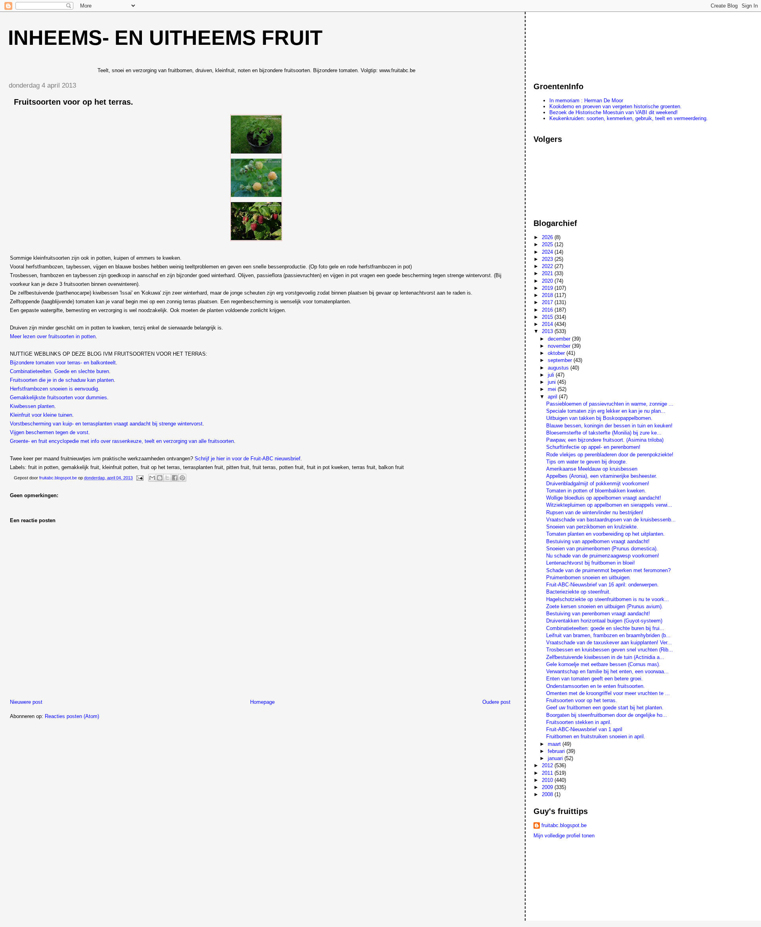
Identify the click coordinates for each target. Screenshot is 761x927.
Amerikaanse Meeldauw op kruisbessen (591, 469)
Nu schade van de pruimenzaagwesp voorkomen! (602, 556)
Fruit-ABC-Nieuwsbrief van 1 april (584, 729)
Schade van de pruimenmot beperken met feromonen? (608, 570)
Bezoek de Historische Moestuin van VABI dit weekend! (613, 112)
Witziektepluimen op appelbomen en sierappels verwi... (609, 505)
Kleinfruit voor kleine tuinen (41, 415)
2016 (548, 310)
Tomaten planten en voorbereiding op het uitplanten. (605, 534)
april (553, 397)
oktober (557, 353)
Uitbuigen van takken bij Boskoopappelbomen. (599, 418)
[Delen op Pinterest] (182, 478)
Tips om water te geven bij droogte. (586, 462)
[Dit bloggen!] (160, 478)
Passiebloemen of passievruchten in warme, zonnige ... (609, 404)
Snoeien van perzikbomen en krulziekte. (592, 527)
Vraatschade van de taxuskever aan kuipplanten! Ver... (609, 642)
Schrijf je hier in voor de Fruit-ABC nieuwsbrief (247, 459)
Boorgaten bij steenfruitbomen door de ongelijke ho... (606, 715)
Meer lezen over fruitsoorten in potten (53, 336)
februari (557, 751)
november (560, 346)
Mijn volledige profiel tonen (564, 836)
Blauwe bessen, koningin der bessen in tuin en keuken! (609, 426)
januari (556, 758)
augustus (559, 368)
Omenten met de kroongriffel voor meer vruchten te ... (608, 693)
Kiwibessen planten (32, 406)
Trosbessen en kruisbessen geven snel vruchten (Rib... (609, 650)
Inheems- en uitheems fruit (165, 37)
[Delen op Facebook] (175, 478)
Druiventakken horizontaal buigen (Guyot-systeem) (604, 621)
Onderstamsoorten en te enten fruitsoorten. (595, 686)
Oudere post (496, 702)
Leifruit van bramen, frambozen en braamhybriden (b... (608, 635)
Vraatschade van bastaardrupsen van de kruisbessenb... (611, 520)
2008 (548, 794)
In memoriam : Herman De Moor (586, 100)
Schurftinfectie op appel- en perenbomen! (593, 447)
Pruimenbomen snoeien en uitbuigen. (588, 577)
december (560, 339)
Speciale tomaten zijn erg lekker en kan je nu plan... (605, 411)
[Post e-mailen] (139, 477)
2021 (548, 273)
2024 (548, 252)
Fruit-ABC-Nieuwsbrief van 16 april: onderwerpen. (602, 585)
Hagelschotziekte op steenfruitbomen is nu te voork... (607, 599)
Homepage (262, 702)
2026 (548, 237)
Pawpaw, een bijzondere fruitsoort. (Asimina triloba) (604, 440)
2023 (548, 259)
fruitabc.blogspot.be (564, 825)
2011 (548, 773)
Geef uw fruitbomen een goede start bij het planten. (604, 708)
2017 (548, 302)
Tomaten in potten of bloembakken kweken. (596, 491)
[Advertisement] (569, 43)
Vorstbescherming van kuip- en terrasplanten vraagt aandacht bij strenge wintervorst (106, 424)
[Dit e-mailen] (152, 478)
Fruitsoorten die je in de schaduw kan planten (62, 380)
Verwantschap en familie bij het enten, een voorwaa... (607, 671)
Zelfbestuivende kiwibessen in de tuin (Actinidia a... (605, 657)
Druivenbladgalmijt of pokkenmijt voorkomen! (597, 483)
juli (552, 375)
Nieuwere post (26, 702)
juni (552, 382)
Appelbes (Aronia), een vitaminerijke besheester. (601, 476)
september (561, 360)
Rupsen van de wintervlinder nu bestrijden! (594, 512)
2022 (548, 266)
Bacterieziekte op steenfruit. (578, 592)
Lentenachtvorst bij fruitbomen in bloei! (590, 563)
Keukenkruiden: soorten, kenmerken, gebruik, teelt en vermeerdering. (628, 118)
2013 (548, 331)
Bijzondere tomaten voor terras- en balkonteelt (63, 363)
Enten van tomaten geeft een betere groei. (594, 679)
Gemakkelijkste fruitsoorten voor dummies (58, 397)
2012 (548, 765)
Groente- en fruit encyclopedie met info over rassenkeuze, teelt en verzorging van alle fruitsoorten (122, 441)
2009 (548, 787)
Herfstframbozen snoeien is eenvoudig (54, 389)
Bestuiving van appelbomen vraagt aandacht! (598, 541)
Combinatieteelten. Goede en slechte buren (59, 371)
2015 (548, 317)
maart (555, 744)
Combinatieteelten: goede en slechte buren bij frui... (605, 628)
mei (553, 389)
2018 (548, 295)
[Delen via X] (167, 478)
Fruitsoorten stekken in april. (579, 722)
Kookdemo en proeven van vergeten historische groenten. (615, 106)
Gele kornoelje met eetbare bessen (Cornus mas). (603, 664)
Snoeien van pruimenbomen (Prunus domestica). (602, 549)
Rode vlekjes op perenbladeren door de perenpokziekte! (609, 455)
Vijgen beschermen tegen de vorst (49, 432)
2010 (548, 780)
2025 (548, 244)
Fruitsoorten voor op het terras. (581, 700)
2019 (548, 288)
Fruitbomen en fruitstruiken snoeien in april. (595, 736)
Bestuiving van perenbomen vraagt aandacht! (598, 614)
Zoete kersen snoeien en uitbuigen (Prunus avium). (604, 606)
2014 (548, 324)
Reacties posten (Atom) (72, 716)
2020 (548, 281)
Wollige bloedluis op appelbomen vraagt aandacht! (603, 498)
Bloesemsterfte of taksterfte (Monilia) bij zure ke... (604, 433)
